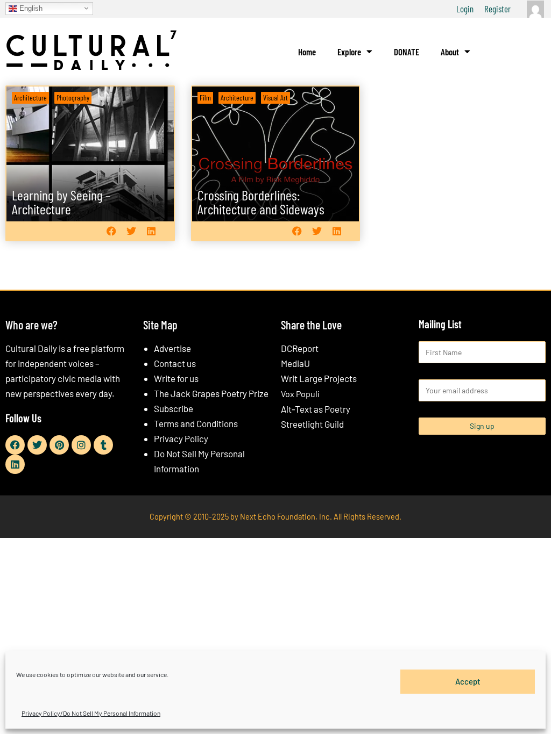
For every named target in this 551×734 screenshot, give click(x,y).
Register (497, 8)
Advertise (172, 348)
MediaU (295, 363)
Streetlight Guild (312, 424)
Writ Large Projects (319, 378)
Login (465, 8)
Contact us (175, 363)
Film (205, 97)
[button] (111, 231)
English (30, 8)
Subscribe (173, 408)
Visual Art (275, 97)
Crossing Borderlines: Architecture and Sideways (260, 201)
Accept (468, 681)
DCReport (300, 348)
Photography (72, 97)
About (450, 51)
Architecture (30, 97)
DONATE (406, 51)
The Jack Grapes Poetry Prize (211, 393)
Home (307, 51)
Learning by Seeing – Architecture (61, 201)
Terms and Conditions (196, 423)
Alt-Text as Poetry (315, 409)
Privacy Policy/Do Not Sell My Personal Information (91, 713)
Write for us (176, 378)
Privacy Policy (181, 438)
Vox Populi (300, 393)
